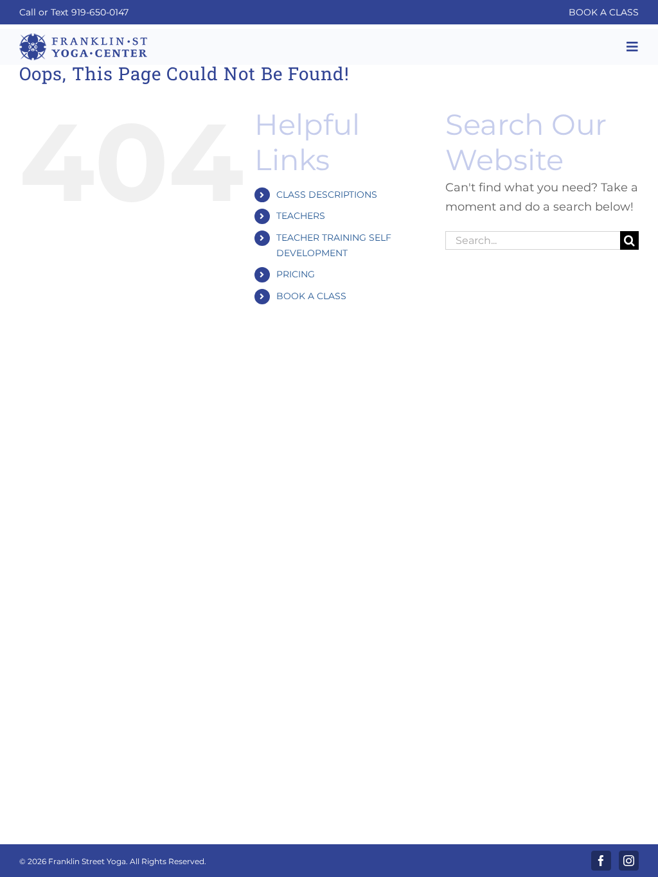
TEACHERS (300, 215)
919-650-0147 (100, 12)
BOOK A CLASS (604, 12)
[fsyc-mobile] (83, 38)
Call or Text (45, 12)
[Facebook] (601, 861)
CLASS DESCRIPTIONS (326, 194)
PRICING (295, 274)
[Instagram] (629, 861)
